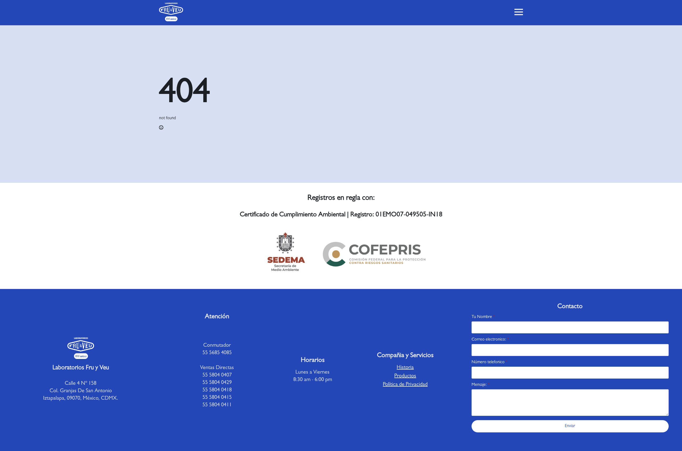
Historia (405, 367)
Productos (405, 376)
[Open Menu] (518, 12)
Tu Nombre (483, 317)
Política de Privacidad (405, 384)
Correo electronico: (490, 340)
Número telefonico (489, 362)
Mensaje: (480, 385)
